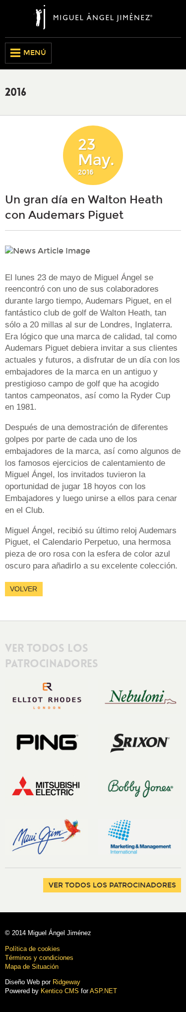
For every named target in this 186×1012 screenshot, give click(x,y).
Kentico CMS (60, 991)
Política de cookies (32, 948)
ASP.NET (103, 991)
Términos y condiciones (39, 957)
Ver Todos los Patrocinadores (112, 885)
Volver (23, 589)
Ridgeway (66, 982)
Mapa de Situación (32, 966)
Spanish (173, 53)
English (156, 53)
